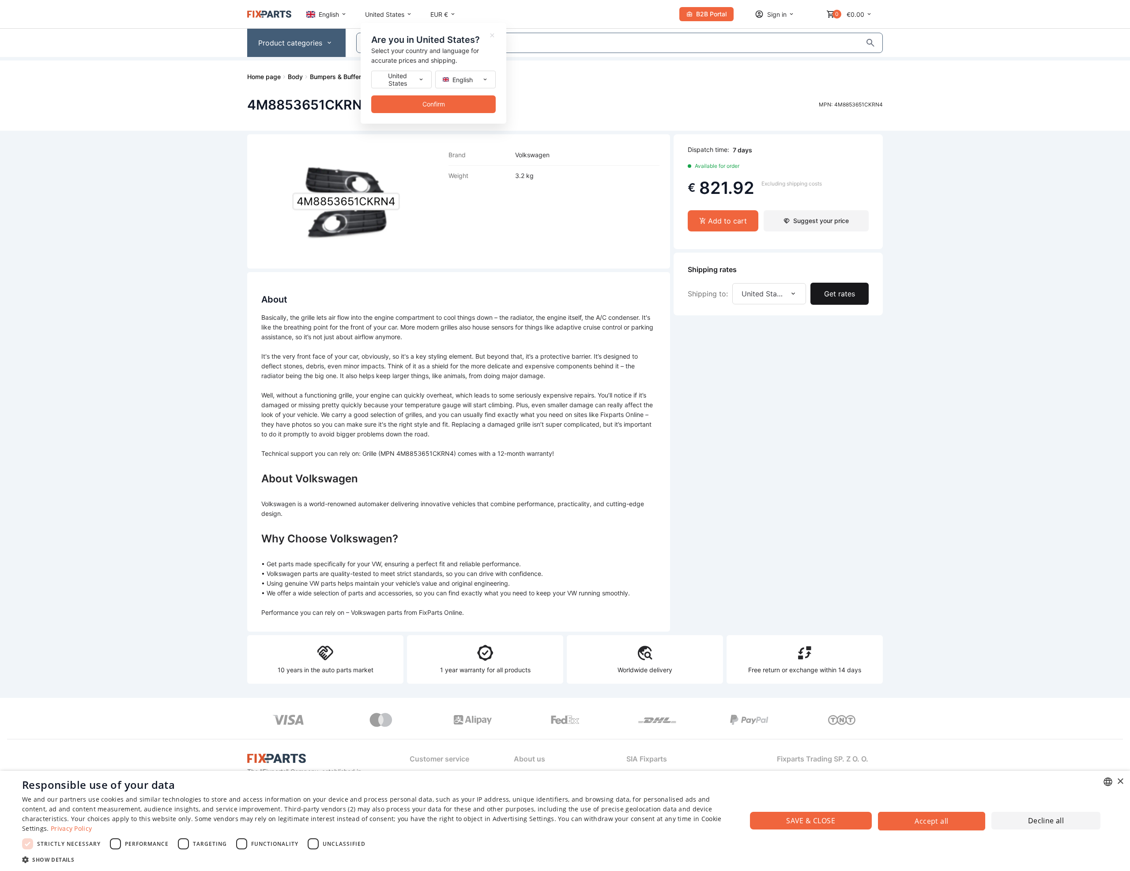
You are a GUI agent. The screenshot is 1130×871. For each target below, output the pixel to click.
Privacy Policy (71, 828)
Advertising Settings (523, 818)
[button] (373, 859)
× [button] (1120, 781)
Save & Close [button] (810, 821)
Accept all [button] (931, 821)
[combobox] (1108, 781)
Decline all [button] (1046, 821)
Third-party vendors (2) (319, 809)
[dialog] (565, 821)
